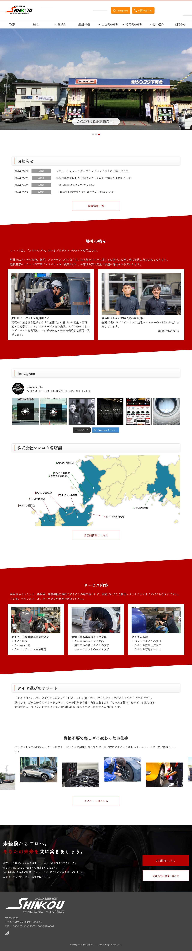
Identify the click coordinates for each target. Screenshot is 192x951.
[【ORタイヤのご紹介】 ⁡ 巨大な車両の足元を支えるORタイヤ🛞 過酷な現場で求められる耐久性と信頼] (166, 411)
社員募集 (60, 24)
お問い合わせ (145, 10)
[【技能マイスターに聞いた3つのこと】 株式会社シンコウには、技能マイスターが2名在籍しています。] (82, 411)
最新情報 (84, 24)
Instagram (122, 10)
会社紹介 (158, 24)
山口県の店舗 (110, 24)
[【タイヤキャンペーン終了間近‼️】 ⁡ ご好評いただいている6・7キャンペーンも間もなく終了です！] (138, 411)
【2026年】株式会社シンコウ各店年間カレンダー (86, 192)
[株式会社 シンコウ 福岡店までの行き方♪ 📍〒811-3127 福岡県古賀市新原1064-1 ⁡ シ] (25, 411)
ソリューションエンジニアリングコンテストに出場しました (92, 171)
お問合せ (180, 24)
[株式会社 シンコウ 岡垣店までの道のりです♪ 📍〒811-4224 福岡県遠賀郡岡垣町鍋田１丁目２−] (53, 411)
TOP (12, 24)
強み (36, 24)
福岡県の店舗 (134, 24)
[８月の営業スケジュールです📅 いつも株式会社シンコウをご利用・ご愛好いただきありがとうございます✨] (110, 411)
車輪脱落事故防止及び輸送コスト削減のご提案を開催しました (94, 178)
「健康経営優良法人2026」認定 (75, 185)
